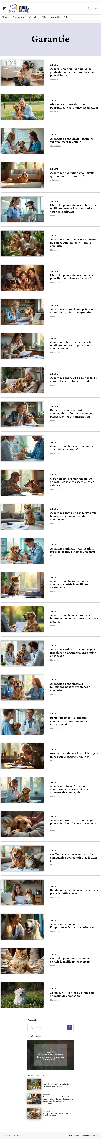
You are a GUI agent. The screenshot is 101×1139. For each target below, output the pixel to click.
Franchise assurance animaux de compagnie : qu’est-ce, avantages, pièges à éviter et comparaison (72, 413)
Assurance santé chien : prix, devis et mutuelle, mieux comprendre (73, 311)
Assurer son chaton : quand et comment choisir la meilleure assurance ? (70, 584)
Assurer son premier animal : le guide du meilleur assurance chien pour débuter (72, 72)
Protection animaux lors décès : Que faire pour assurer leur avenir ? (74, 755)
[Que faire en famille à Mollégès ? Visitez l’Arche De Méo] (34, 1084)
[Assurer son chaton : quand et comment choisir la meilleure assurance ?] (22, 585)
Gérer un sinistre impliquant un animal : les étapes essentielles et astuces (72, 482)
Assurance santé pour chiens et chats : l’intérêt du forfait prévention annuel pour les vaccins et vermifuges (58, 1100)
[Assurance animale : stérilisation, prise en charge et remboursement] (22, 551)
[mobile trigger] (5, 8)
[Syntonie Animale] (19, 8)
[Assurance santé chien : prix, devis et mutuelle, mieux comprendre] (22, 312)
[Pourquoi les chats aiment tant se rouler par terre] (34, 1113)
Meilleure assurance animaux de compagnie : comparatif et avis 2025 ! (73, 857)
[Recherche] (89, 8)
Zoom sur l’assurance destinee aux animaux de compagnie (72, 994)
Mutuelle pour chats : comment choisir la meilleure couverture (71, 960)
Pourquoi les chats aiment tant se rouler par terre (57, 1114)
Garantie (54, 65)
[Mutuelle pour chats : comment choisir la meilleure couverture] (22, 961)
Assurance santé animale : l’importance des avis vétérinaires (72, 926)
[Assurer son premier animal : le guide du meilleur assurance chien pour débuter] (22, 73)
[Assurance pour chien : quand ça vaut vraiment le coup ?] (22, 141)
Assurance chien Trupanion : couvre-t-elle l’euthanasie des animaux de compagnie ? (69, 789)
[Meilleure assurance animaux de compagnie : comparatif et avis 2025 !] (22, 858)
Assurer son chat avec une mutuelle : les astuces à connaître (73, 447)
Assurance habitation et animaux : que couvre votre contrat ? (72, 174)
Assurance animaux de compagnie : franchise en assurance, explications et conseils (74, 652)
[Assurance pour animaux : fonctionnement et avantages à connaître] (22, 688)
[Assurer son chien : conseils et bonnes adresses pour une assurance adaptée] (22, 619)
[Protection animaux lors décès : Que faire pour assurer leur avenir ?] (22, 756)
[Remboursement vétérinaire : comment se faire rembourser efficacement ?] (22, 722)
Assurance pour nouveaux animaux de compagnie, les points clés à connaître (73, 242)
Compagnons (50, 1052)
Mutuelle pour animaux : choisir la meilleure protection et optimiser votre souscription (73, 208)
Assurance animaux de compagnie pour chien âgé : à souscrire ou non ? (73, 823)
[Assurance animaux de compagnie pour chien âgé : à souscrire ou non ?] (22, 824)
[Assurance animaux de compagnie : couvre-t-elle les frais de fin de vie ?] (22, 380)
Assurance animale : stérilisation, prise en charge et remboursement (72, 550)
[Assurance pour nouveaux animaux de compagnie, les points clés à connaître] (22, 243)
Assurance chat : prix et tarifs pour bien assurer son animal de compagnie (73, 516)
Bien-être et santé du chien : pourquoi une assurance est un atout (74, 106)
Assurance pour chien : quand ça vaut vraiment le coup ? (71, 140)
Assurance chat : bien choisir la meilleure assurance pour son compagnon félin (71, 345)
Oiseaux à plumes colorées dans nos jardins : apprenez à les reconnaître (50, 1057)
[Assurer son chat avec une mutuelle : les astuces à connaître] (22, 448)
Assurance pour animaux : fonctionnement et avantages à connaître (70, 687)
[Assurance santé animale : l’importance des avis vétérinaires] (22, 927)
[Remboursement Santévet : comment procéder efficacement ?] (22, 892)
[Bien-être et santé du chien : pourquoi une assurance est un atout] (22, 107)
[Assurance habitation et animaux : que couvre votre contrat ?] (22, 175)
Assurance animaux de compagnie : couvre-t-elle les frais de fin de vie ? (73, 379)
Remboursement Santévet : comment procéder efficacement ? (74, 892)
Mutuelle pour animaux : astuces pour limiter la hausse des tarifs (71, 277)
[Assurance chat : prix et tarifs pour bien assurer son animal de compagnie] (22, 517)
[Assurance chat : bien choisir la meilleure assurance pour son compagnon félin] (22, 346)
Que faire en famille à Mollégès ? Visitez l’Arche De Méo (56, 1085)
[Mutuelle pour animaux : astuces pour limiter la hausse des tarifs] (22, 278)
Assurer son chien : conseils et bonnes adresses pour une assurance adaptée (74, 618)
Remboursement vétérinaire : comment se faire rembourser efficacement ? (69, 721)
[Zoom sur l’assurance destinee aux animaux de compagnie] (22, 995)
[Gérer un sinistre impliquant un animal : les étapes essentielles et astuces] (22, 483)
